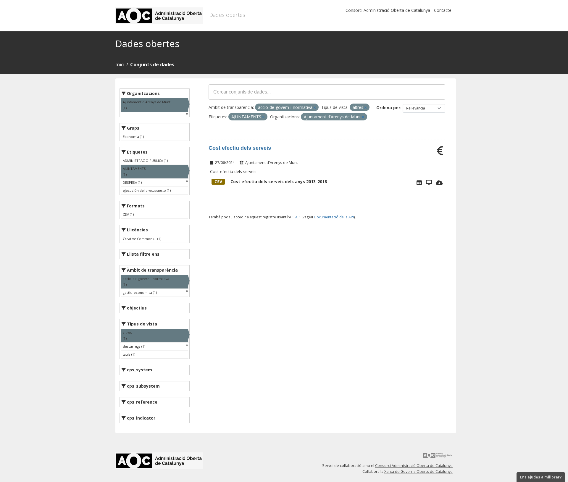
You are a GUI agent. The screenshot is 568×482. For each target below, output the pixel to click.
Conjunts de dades (152, 64)
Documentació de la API (334, 217)
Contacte (442, 10)
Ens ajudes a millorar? (540, 477)
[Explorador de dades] (419, 182)
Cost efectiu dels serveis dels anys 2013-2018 (270, 181)
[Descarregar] (439, 182)
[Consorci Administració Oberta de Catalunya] (437, 457)
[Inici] (160, 15)
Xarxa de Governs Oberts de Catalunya (418, 471)
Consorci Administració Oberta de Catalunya (388, 10)
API (298, 217)
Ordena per (388, 107)
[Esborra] (315, 107)
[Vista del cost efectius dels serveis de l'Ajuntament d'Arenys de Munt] (429, 182)
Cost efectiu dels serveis (240, 148)
